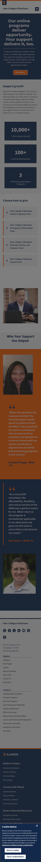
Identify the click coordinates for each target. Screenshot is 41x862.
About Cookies (13, 850)
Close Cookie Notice (15, 856)
